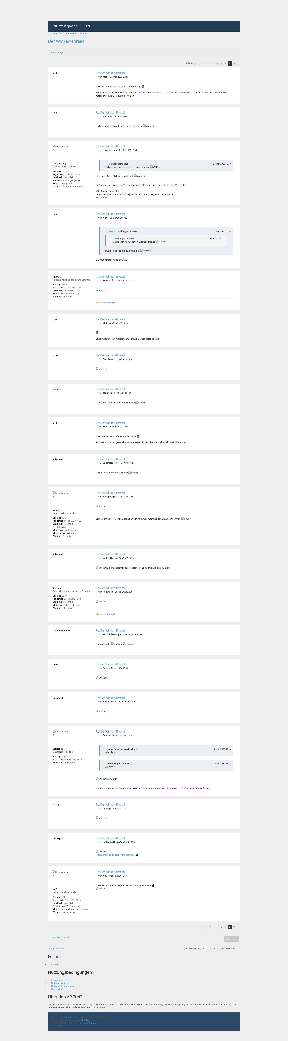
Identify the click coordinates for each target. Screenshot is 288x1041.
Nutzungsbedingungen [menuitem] (63, 985)
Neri (110, 163)
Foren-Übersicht (56, 948)
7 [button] (225, 63)
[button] (200, 63)
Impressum (57, 979)
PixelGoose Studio (87, 1022)
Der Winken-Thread (66, 41)
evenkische (157, 92)
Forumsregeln (58, 52)
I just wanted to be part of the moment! (115, 854)
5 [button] (217, 63)
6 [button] (221, 63)
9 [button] (234, 63)
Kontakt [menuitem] (55, 964)
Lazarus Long (114, 231)
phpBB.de (86, 1019)
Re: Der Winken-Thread (110, 73)
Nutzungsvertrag (59, 982)
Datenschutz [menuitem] (57, 988)
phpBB (67, 1016)
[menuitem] (64, 26)
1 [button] (210, 63)
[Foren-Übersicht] (62, 10)
